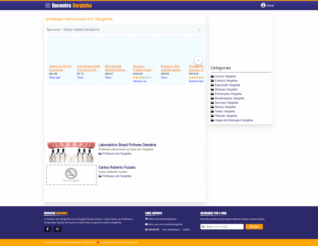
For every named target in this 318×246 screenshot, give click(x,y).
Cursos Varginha (225, 76)
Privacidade (62, 242)
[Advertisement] (125, 114)
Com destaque (170, 229)
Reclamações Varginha (229, 98)
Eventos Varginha (226, 80)
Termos (48, 242)
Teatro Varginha (225, 111)
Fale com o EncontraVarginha (165, 224)
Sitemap (75, 242)
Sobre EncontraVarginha (162, 219)
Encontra (72, 5)
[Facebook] (47, 229)
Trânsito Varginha (226, 116)
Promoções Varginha (228, 94)
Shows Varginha (225, 107)
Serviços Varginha (226, 102)
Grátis (186, 229)
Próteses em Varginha (117, 153)
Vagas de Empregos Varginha (234, 120)
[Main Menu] (47, 5)
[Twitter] (57, 229)
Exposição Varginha (227, 85)
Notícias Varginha (226, 89)
